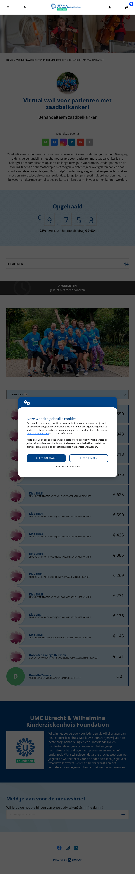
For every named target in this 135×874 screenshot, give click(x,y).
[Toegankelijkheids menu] (131, 4)
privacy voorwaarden (38, 433)
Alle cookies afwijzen (68, 466)
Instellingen (88, 458)
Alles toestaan (46, 458)
